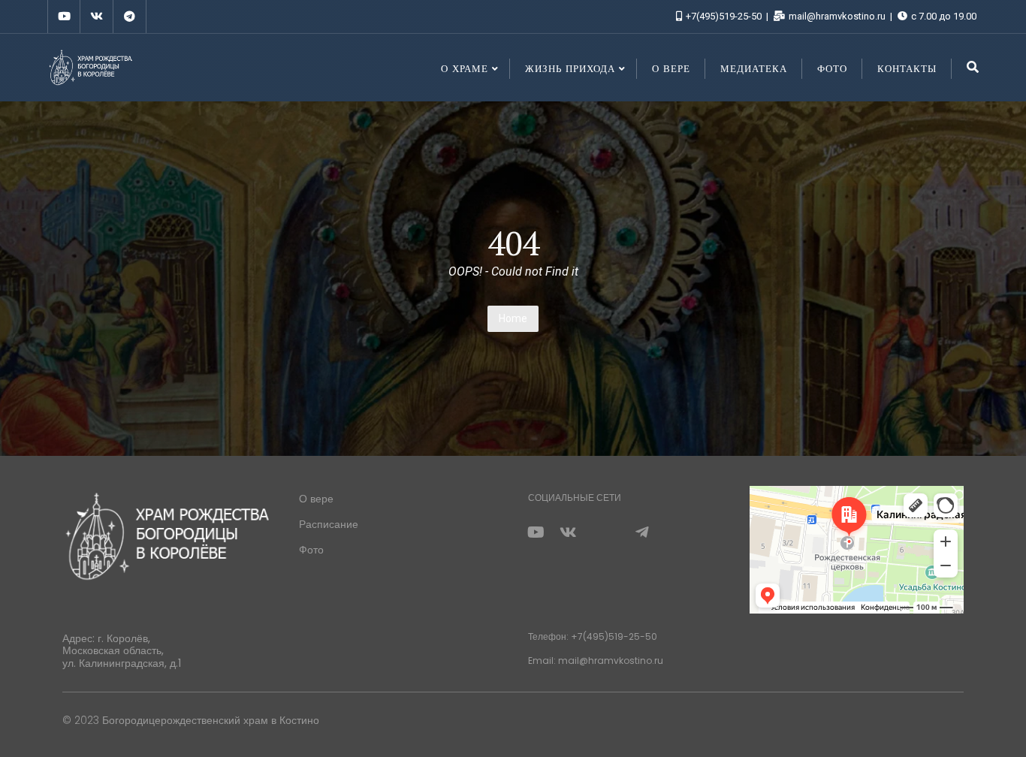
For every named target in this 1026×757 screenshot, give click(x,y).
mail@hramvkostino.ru (837, 16)
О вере (316, 498)
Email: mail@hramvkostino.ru (595, 660)
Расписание (328, 524)
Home (513, 318)
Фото (311, 549)
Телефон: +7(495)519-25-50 (592, 636)
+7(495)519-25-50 (723, 16)
